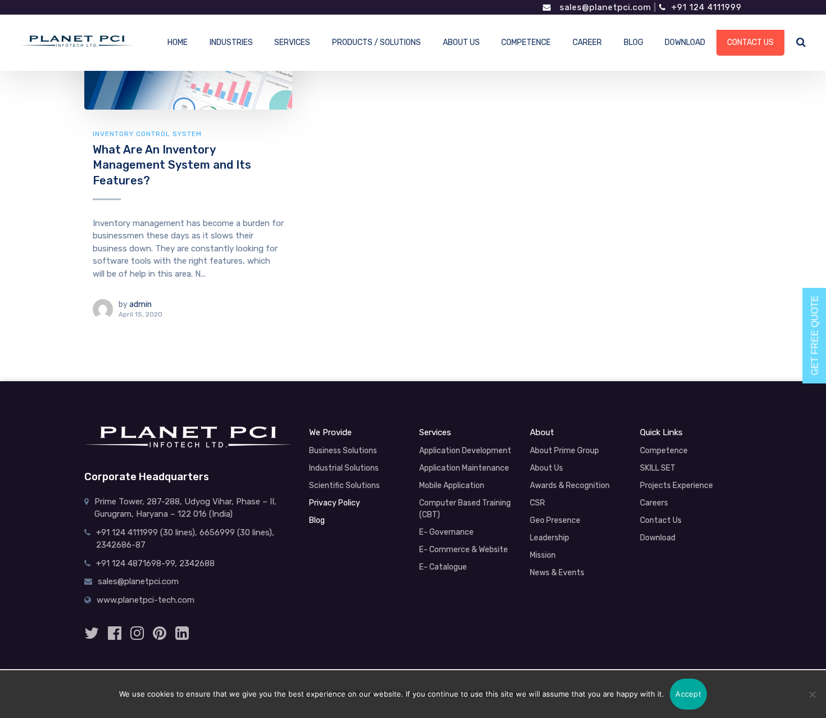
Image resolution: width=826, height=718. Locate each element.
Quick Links (661, 432)
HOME (177, 42)
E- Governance (446, 532)
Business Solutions (343, 450)
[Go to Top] (795, 650)
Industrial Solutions (344, 468)
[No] (812, 694)
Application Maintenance (464, 468)
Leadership (549, 538)
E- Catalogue (443, 567)
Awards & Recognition (570, 485)
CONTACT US (750, 42)
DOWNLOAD (685, 42)
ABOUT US (461, 42)
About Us (546, 468)
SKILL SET (657, 468)
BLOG (633, 42)
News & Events (557, 572)
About (542, 432)
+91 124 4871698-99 (135, 563)
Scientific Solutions (344, 485)
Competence (664, 450)
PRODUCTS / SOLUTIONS (376, 42)
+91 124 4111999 (706, 7)
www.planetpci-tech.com (145, 600)
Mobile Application (451, 485)
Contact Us (661, 520)
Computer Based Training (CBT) (465, 509)
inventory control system (147, 134)
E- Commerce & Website (463, 549)
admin (140, 304)
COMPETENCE (526, 42)
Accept (688, 693)
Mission (543, 555)
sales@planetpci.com (604, 7)
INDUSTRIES (231, 42)
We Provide (330, 432)
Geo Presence (555, 520)
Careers (654, 503)
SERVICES (292, 42)
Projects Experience (676, 485)
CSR (537, 503)
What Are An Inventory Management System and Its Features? (172, 165)
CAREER (587, 42)
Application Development (465, 450)
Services (435, 432)
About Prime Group (564, 450)
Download (657, 538)
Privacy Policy (334, 503)
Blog (317, 520)
